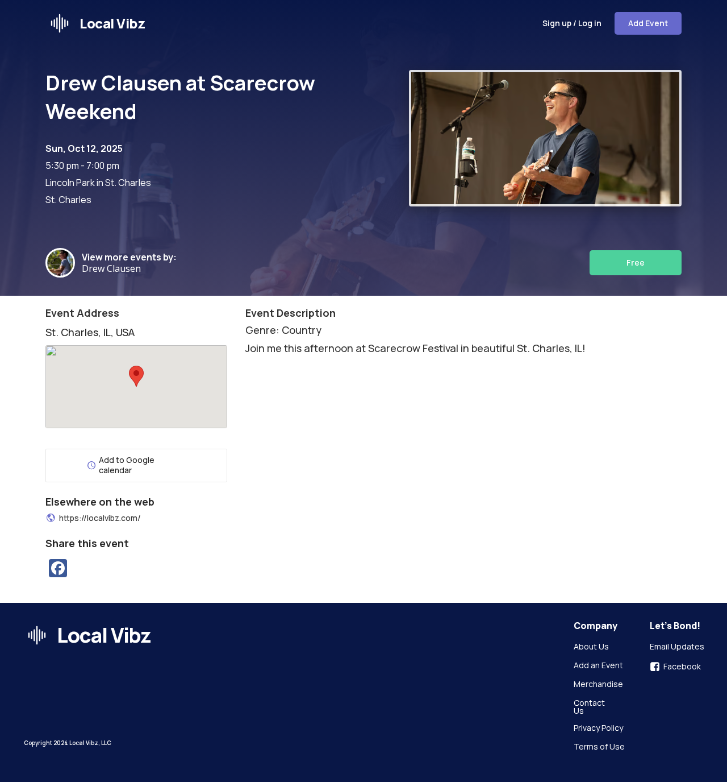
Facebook (682, 667)
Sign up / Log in (571, 23)
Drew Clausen (113, 268)
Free (635, 262)
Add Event (648, 23)
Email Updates (677, 647)
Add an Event (598, 666)
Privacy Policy (598, 728)
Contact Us (590, 707)
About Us (591, 647)
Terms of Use (599, 747)
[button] (136, 376)
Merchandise (598, 684)
